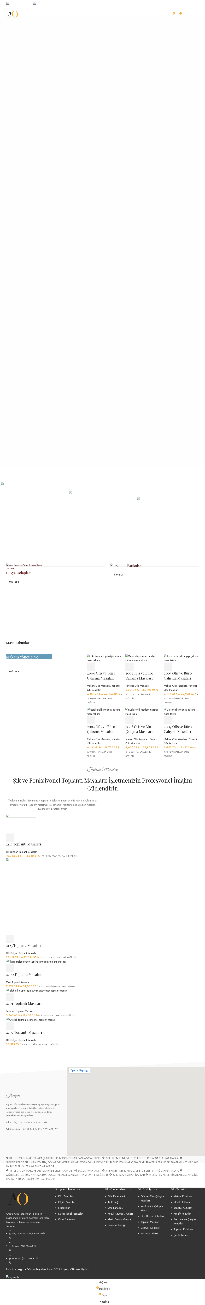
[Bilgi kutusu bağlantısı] (17, 3)
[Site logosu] (12, 14)
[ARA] (164, 14)
